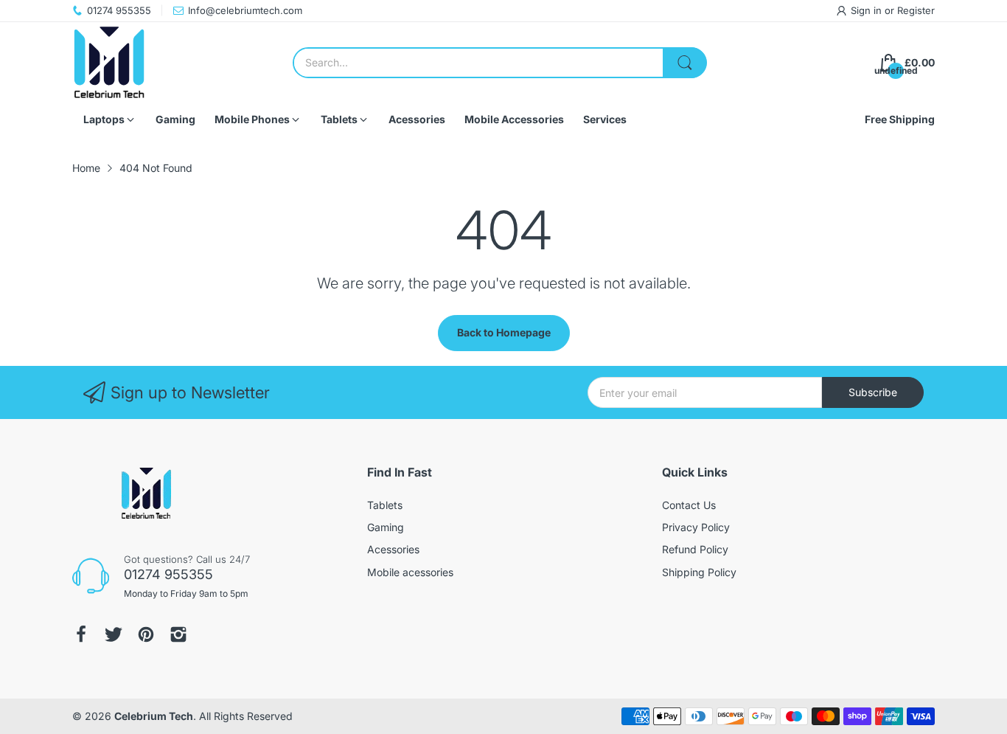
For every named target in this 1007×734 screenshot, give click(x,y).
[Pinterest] (146, 634)
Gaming (385, 527)
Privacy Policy (696, 527)
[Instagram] (178, 634)
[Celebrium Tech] (109, 63)
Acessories (393, 549)
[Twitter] (113, 634)
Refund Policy (695, 549)
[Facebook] (81, 634)
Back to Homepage (504, 332)
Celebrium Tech (153, 716)
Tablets (385, 505)
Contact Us (689, 505)
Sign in (868, 10)
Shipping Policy (699, 572)
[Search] (685, 62)
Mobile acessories (410, 572)
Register (916, 10)
